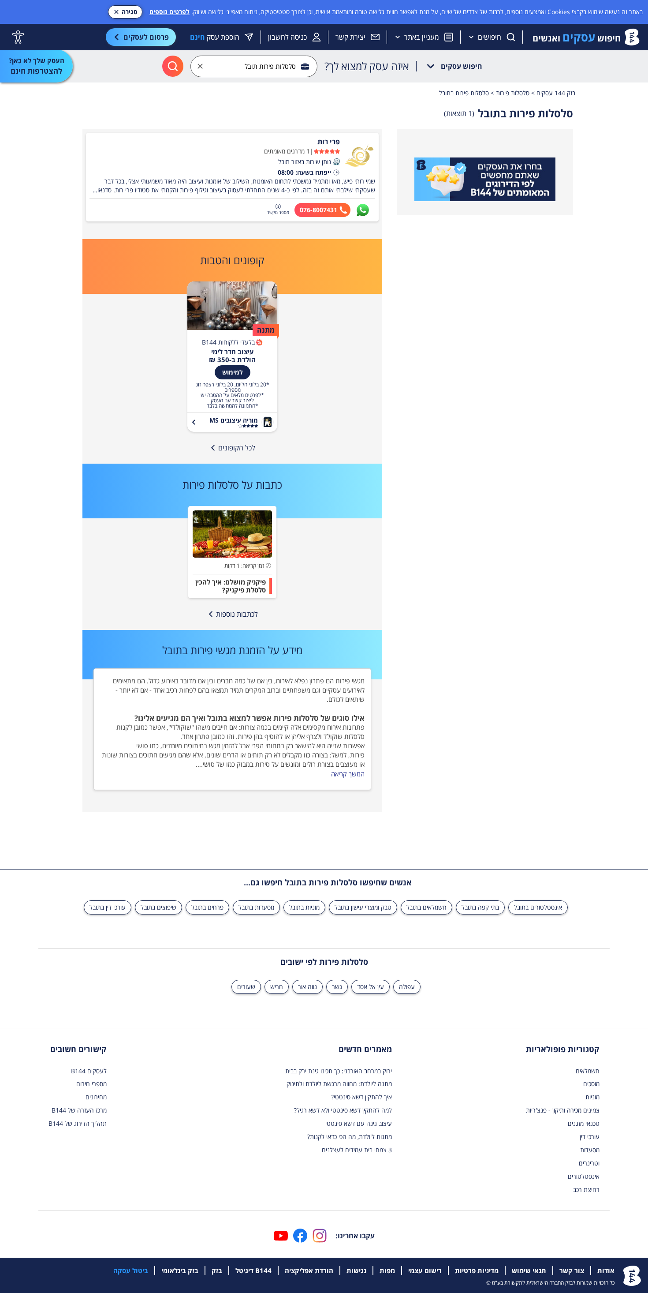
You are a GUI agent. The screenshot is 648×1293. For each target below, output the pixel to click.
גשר (337, 986)
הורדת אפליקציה (309, 1270)
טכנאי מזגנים (584, 1123)
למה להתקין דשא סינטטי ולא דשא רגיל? (343, 1110)
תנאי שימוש (529, 1270)
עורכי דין (590, 1136)
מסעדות (590, 1150)
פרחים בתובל (207, 907)
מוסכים (591, 1083)
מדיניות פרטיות (477, 1270)
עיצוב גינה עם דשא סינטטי (358, 1123)
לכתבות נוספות (237, 614)
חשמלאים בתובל (426, 907)
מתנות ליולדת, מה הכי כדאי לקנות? (349, 1136)
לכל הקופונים (236, 448)
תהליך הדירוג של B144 (77, 1123)
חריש (276, 986)
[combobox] (253, 66)
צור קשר (571, 1270)
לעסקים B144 (89, 1071)
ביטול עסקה (130, 1270)
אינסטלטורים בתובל (538, 907)
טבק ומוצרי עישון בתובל (363, 907)
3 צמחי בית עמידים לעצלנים (357, 1150)
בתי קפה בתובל (480, 907)
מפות (387, 1270)
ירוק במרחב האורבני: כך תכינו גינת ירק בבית (338, 1071)
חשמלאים (588, 1071)
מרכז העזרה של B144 (79, 1110)
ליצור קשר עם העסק (232, 400)
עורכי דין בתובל (107, 907)
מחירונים (96, 1097)
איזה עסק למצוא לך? (366, 66)
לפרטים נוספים (169, 11)
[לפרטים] (484, 179)
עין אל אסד (370, 986)
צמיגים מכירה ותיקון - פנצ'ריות (563, 1110)
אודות (605, 1270)
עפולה (407, 986)
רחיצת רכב (586, 1189)
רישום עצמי (425, 1270)
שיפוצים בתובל (158, 907)
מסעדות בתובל (256, 907)
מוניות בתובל (304, 907)
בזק (217, 1270)
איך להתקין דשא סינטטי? (361, 1097)
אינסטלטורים (584, 1176)
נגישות (356, 1270)
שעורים (246, 986)
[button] (336, 161)
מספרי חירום (91, 1083)
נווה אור (307, 986)
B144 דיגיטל (253, 1270)
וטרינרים (589, 1163)
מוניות (592, 1097)
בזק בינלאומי (179, 1270)
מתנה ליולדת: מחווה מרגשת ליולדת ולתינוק (339, 1083)
